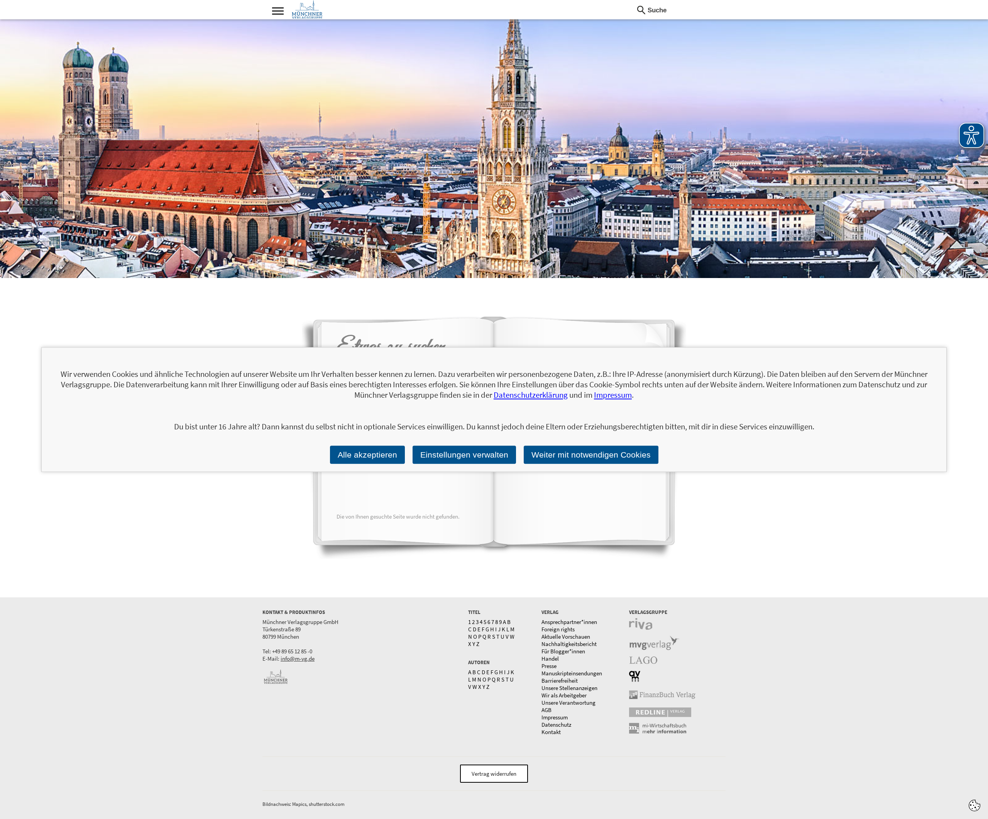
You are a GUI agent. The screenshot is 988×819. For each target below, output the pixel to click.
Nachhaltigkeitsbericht (569, 644)
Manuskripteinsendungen (571, 673)
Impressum (554, 717)
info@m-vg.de (298, 658)
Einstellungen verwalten (464, 454)
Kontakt (551, 732)
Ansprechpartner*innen (569, 622)
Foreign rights (558, 629)
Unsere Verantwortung (568, 702)
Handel (550, 658)
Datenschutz (556, 724)
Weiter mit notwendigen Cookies (591, 454)
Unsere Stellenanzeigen (569, 688)
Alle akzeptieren (367, 454)
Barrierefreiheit (559, 680)
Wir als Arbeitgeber (564, 695)
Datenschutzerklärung (531, 395)
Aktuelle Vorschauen (565, 636)
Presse (549, 666)
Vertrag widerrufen (494, 773)
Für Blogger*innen (563, 651)
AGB (546, 710)
